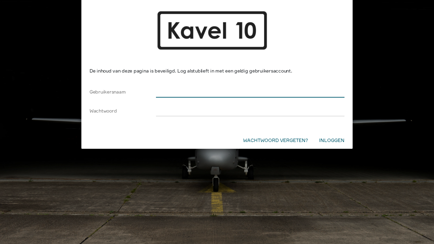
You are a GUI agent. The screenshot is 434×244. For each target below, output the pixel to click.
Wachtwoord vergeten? (275, 140)
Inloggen (331, 140)
